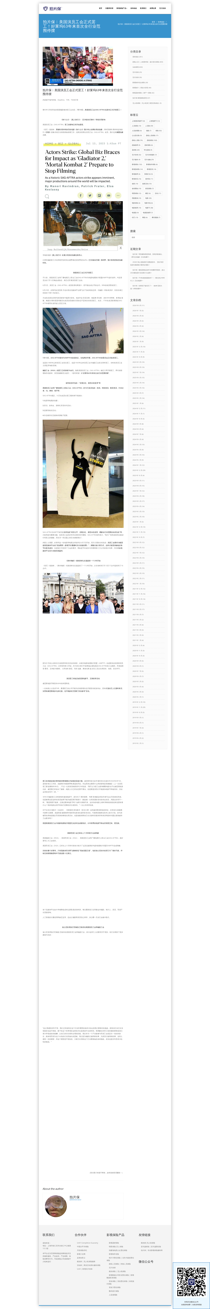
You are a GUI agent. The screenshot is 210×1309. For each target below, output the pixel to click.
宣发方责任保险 (115, 1287)
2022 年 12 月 (137, 527)
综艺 (135, 217)
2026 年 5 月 (137, 321)
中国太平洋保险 (83, 1246)
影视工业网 (81, 1254)
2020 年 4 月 (137, 687)
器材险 (136, 150)
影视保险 (137, 164)
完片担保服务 (151, 155)
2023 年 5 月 (137, 501)
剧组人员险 (137, 140)
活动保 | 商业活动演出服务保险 (88, 1265)
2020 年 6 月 (137, 676)
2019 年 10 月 (137, 712)
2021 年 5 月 (137, 620)
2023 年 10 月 (137, 475)
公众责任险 (137, 135)
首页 (100, 8)
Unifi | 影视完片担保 (85, 1269)
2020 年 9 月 (137, 661)
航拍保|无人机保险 (148, 1243)
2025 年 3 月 (137, 393)
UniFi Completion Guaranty (87, 1243)
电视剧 (135, 213)
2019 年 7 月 (137, 728)
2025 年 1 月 (137, 403)
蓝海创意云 (81, 1258)
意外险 (149, 179)
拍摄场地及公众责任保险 (118, 1250)
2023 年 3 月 (137, 511)
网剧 (145, 217)
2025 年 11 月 (137, 352)
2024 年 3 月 (137, 455)
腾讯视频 (156, 217)
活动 (158, 193)
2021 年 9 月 (137, 604)
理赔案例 (136, 198)
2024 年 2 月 (137, 460)
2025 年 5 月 (137, 383)
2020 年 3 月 (137, 692)
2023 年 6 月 (137, 496)
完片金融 (149, 159)
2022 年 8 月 (137, 547)
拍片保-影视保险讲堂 (140, 98)
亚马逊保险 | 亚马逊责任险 (151, 1246)
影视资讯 (136, 179)
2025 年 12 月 (137, 347)
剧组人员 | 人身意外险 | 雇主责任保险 (146, 62)
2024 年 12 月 (137, 408)
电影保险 (136, 203)
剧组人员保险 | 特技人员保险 (120, 1264)
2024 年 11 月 (137, 414)
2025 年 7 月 (137, 372)
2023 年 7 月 (137, 491)
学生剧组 (148, 150)
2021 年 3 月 (137, 630)
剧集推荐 (136, 145)
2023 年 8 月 (137, 486)
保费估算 (153, 8)
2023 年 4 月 (137, 506)
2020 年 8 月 (137, 666)
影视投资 (151, 169)
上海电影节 (154, 121)
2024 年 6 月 (137, 439)
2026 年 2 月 (137, 336)
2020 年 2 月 (137, 697)
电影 (148, 198)
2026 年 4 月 (137, 326)
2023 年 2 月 (137, 517)
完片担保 (162, 8)
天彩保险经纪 (82, 1250)
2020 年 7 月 (137, 671)
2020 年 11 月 (137, 651)
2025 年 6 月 (137, 377)
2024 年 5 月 (137, 444)
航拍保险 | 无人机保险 (117, 1271)
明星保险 (136, 193)
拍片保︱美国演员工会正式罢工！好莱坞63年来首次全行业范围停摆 (83, 92)
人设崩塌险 (137, 131)
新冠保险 (149, 188)
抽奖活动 (146, 184)
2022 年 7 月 (137, 553)
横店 (148, 193)
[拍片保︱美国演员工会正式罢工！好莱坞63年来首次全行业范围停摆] (83, 66)
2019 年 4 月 (137, 738)
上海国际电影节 (138, 121)
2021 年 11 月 (137, 594)
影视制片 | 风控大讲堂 (140, 88)
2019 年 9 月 (137, 717)
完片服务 (136, 159)
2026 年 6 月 (137, 316)
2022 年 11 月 (137, 532)
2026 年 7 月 (137, 311)
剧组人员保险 (152, 135)
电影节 (149, 208)
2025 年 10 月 (137, 357)
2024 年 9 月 (137, 424)
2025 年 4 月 (137, 388)
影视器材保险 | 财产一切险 (142, 93)
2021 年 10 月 (137, 599)
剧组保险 (152, 140)
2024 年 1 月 (137, 465)
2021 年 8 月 (137, 609)
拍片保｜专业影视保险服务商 (152, 1250)
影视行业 (148, 174)
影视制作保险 (152, 164)
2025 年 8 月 (137, 367)
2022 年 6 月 (137, 558)
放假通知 (136, 188)
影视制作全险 (114, 1254)
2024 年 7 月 (137, 434)
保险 (159, 131)
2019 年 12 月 (137, 702)
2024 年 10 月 (137, 419)
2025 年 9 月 (137, 362)
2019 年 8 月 (137, 723)
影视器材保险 (114, 1243)
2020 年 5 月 (137, 681)
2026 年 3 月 (137, 331)
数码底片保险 (114, 1291)
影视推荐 (136, 174)
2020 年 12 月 (137, 645)
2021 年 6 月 (137, 614)
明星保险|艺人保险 (116, 1246)
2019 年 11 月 (137, 707)
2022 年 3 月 (137, 573)
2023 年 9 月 (137, 481)
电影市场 (148, 203)
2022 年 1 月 (137, 584)
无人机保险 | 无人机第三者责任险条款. (146, 103)
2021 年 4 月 (137, 625)
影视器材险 (137, 169)
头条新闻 (136, 67)
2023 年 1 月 (137, 522)
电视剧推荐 (148, 213)
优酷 (148, 131)
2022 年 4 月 (137, 568)
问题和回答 (109, 8)
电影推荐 (136, 208)
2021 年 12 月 (137, 589)
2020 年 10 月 (137, 656)
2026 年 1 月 (137, 341)
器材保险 (148, 145)
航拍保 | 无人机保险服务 (86, 1261)
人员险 (149, 126)
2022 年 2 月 (137, 578)
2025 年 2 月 (137, 398)
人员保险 (136, 126)
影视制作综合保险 (139, 82)
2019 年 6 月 (137, 733)
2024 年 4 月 (137, 450)
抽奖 (135, 184)
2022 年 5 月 (137, 563)
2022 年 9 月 (137, 542)
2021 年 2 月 (137, 635)
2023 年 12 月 (137, 470)
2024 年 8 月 (137, 429)
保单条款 (133, 8)
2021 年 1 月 (137, 640)
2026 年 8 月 (137, 305)
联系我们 (143, 8)
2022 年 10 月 (137, 537)
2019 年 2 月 (137, 743)
